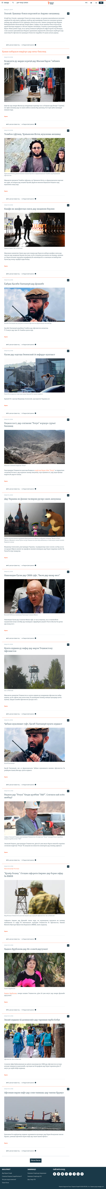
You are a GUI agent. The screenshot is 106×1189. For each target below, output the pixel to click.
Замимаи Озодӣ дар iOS (34, 1176)
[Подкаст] (82, 1174)
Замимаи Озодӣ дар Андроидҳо (36, 1173)
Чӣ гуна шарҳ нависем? (9, 1179)
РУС (86, 2)
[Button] (13, 45)
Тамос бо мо (5, 1182)
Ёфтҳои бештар (35, 1160)
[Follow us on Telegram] (74, 1174)
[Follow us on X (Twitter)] (70, 1174)
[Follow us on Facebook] (58, 1174)
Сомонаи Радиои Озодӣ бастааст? (12, 1176)
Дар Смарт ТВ (31, 1179)
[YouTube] (91, 3)
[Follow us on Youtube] (62, 1174)
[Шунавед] (96, 3)
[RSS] (78, 1174)
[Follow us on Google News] (54, 1174)
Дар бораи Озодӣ (7, 1173)
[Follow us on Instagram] (66, 1174)
